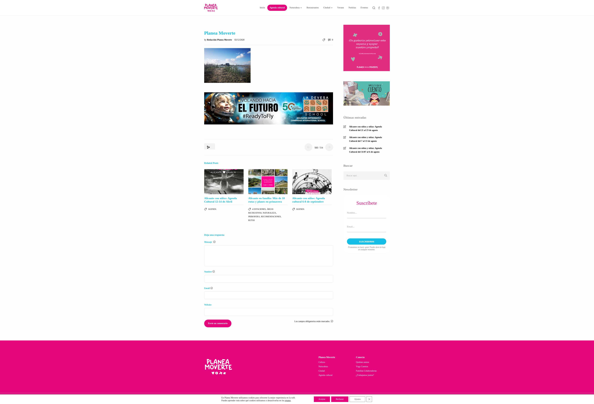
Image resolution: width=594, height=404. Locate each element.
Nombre (208, 272)
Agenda (212, 209)
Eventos (364, 7)
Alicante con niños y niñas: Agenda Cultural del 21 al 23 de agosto (365, 129)
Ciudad (326, 7)
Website (207, 305)
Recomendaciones (271, 216)
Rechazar (340, 399)
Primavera (254, 216)
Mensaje (208, 242)
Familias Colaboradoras (366, 371)
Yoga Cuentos (362, 366)
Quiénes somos (362, 362)
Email (207, 288)
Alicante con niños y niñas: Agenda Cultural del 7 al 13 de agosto (365, 139)
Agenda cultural (277, 7)
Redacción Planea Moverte (219, 40)
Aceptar (322, 399)
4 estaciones (259, 209)
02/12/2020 (239, 40)
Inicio (262, 7)
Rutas (251, 220)
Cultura (322, 362)
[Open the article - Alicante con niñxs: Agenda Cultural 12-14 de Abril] (224, 181)
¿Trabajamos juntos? (365, 375)
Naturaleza (294, 7)
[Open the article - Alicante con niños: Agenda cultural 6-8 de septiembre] (312, 181)
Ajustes (357, 399)
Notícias (352, 7)
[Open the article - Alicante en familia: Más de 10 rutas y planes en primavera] (268, 181)
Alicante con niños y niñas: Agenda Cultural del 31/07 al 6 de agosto (365, 150)
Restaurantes (313, 7)
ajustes (288, 400)
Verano (340, 7)
